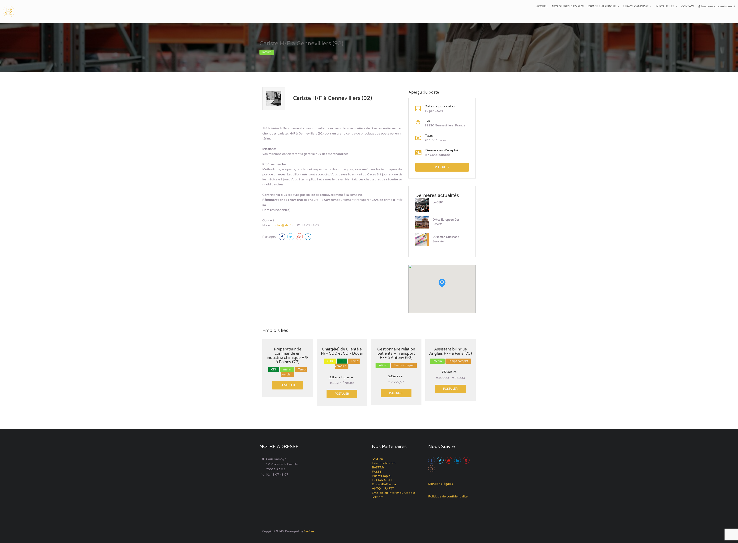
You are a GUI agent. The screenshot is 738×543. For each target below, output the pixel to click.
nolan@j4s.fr (282, 225)
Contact (688, 6)
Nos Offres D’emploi (568, 6)
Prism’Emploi (381, 476)
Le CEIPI (438, 202)
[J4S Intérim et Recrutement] (11, 11)
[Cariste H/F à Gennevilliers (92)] (282, 236)
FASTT (376, 472)
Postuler (442, 167)
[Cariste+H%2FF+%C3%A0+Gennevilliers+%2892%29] (290, 236)
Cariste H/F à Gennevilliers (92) (332, 98)
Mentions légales (440, 484)
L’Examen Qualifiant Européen (446, 239)
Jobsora (377, 497)
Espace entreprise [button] (602, 6)
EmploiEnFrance (384, 484)
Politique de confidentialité (448, 496)
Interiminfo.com (384, 463)
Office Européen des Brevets (446, 222)
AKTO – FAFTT (383, 489)
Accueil (542, 6)
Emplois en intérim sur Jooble (393, 493)
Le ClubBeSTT (382, 480)
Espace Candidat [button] (636, 6)
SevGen (377, 459)
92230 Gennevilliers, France (445, 125)
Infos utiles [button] (665, 6)
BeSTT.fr (378, 467)
